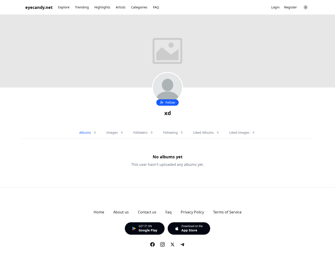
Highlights (102, 7)
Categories (139, 7)
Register (290, 7)
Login (275, 7)
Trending (82, 7)
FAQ (156, 7)
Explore (64, 7)
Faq (168, 212)
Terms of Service (227, 212)
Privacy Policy (192, 212)
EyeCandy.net (39, 7)
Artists (121, 7)
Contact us (147, 212)
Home (99, 212)
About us (121, 212)
